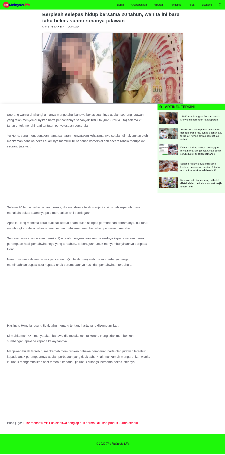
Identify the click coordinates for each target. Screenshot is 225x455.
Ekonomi (207, 4)
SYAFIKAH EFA (56, 26)
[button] (220, 5)
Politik (191, 4)
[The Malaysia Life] (17, 5)
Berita (120, 4)
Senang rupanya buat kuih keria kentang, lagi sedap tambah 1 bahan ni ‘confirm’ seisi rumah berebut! (200, 166)
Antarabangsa (139, 4)
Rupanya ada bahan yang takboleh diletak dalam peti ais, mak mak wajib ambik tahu (201, 183)
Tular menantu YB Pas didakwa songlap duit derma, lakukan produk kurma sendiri (80, 423)
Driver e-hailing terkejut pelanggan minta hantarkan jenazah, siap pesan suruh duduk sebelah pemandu (200, 150)
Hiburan (158, 4)
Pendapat (175, 4)
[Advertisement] (78, 178)
